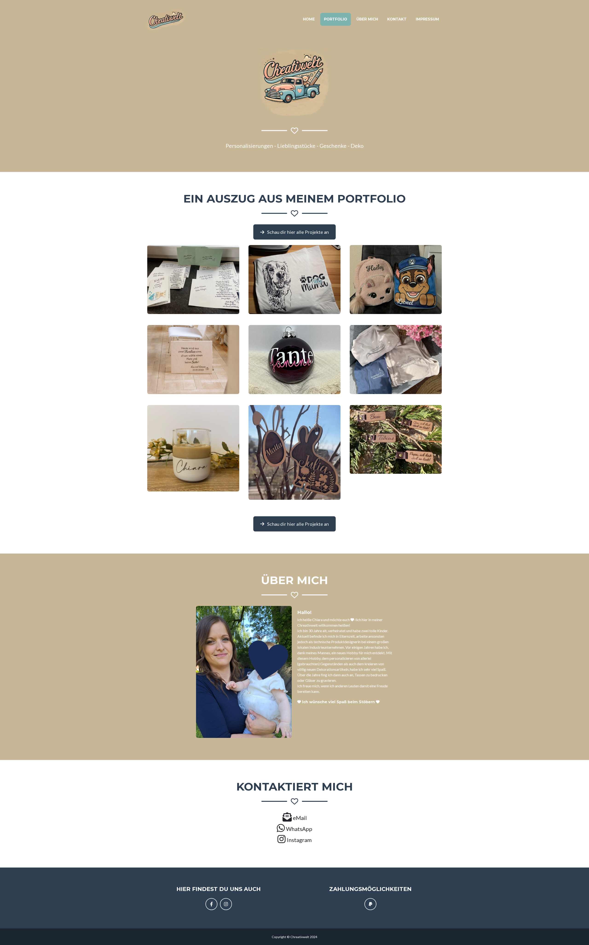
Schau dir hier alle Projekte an (297, 232)
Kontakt (397, 19)
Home (309, 19)
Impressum (427, 19)
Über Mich (367, 19)
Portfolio (335, 19)
